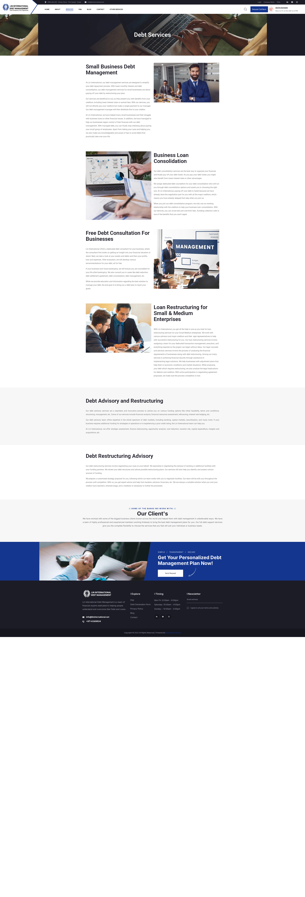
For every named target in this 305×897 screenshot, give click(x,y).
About (57, 9)
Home (47, 9)
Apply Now (152, 462)
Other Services (116, 9)
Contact (100, 9)
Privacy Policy (136, 609)
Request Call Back (259, 9)
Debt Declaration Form (140, 604)
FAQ (80, 9)
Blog (89, 9)
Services (69, 9)
